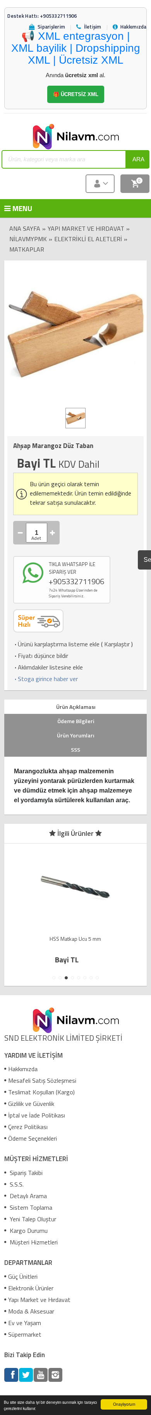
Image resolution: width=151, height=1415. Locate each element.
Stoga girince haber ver (45, 678)
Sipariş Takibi (25, 1172)
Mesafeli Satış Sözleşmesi (42, 1080)
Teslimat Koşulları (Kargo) (41, 1092)
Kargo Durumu (28, 1230)
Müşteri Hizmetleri (33, 1242)
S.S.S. (16, 1184)
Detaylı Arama (27, 1195)
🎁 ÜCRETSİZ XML (75, 94)
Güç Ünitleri (23, 1276)
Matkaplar (26, 249)
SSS (75, 750)
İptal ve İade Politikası (36, 1115)
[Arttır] (52, 533)
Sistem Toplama (30, 1207)
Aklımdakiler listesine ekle (48, 667)
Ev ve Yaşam (24, 1322)
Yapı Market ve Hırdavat (86, 228)
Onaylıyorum (124, 1404)
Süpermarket (24, 1334)
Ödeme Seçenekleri (32, 1138)
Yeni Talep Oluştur (32, 1219)
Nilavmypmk (28, 238)
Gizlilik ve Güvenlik (31, 1103)
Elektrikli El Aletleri (88, 238)
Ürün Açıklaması (75, 707)
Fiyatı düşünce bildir (40, 655)
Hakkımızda (23, 1069)
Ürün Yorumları (75, 735)
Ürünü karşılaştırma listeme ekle (56, 644)
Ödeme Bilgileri (75, 721)
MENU (16, 208)
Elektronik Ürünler (30, 1288)
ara (138, 159)
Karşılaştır (117, 644)
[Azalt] (20, 533)
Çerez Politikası (28, 1126)
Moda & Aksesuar (31, 1311)
